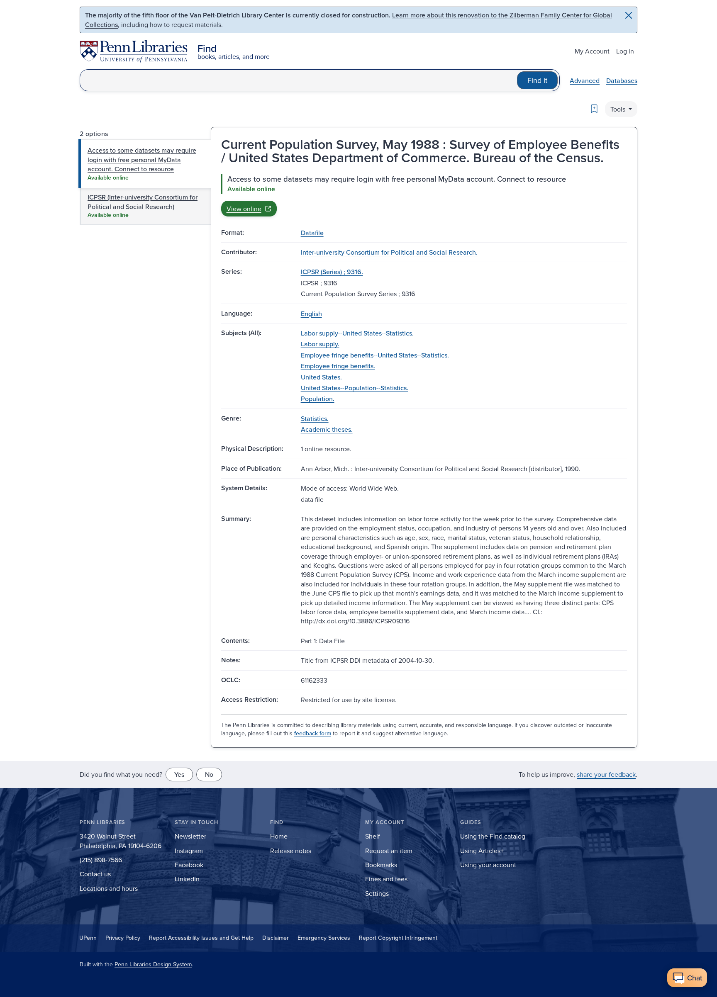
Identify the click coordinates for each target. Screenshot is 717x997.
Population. (317, 398)
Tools (618, 109)
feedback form (312, 733)
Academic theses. (327, 429)
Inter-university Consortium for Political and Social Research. (389, 252)
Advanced (585, 80)
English (311, 313)
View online (244, 208)
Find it (537, 80)
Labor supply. (320, 343)
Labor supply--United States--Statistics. (357, 333)
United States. (321, 377)
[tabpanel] (424, 195)
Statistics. (315, 418)
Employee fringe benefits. (338, 365)
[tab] (145, 163)
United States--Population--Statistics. (354, 387)
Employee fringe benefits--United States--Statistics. (375, 355)
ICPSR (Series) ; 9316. (332, 271)
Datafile (312, 232)
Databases (621, 80)
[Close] (628, 15)
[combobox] (298, 80)
